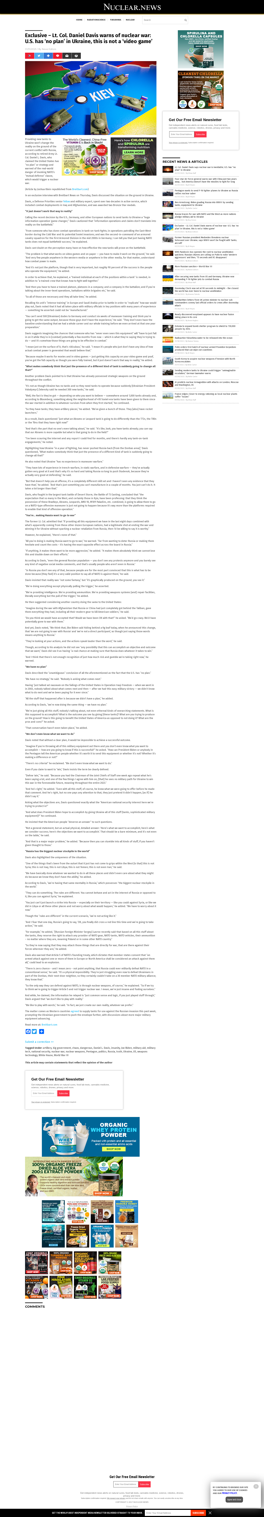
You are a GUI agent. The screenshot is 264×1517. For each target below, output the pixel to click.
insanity (115, 1047)
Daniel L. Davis (102, 1047)
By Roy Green (191, 220)
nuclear (130, 20)
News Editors (49, 49)
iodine (79, 20)
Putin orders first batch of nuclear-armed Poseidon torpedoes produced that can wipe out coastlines (205, 348)
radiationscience (96, 20)
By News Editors (192, 232)
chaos (75, 1047)
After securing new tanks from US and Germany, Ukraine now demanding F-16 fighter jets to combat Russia (204, 278)
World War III (61, 1055)
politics (102, 1051)
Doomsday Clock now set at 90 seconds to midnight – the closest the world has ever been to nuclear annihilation (206, 289)
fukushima (115, 20)
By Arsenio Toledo (193, 294)
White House (46, 1055)
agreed (75, 1011)
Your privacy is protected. (40, 1102)
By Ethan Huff (191, 173)
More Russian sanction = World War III (193, 266)
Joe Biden (126, 1047)
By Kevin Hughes (192, 321)
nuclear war (57, 1051)
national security (40, 1051)
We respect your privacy (116, 1498)
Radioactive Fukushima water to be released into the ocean (203, 338)
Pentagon (91, 1051)
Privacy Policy (132, 1506)
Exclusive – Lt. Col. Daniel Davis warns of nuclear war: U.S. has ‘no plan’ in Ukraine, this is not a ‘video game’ (207, 227)
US (134, 1051)
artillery (47, 1047)
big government (62, 1047)
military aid (139, 1047)
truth (119, 1051)
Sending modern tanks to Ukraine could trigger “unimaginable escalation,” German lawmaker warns (205, 372)
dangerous (86, 1047)
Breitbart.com (80, 189)
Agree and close (234, 1499)
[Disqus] (90, 1349)
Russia (111, 1051)
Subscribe (198, 1513)
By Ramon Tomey (192, 341)
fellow (66, 201)
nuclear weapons (75, 1051)
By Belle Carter (191, 208)
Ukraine (127, 1051)
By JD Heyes (190, 185)
